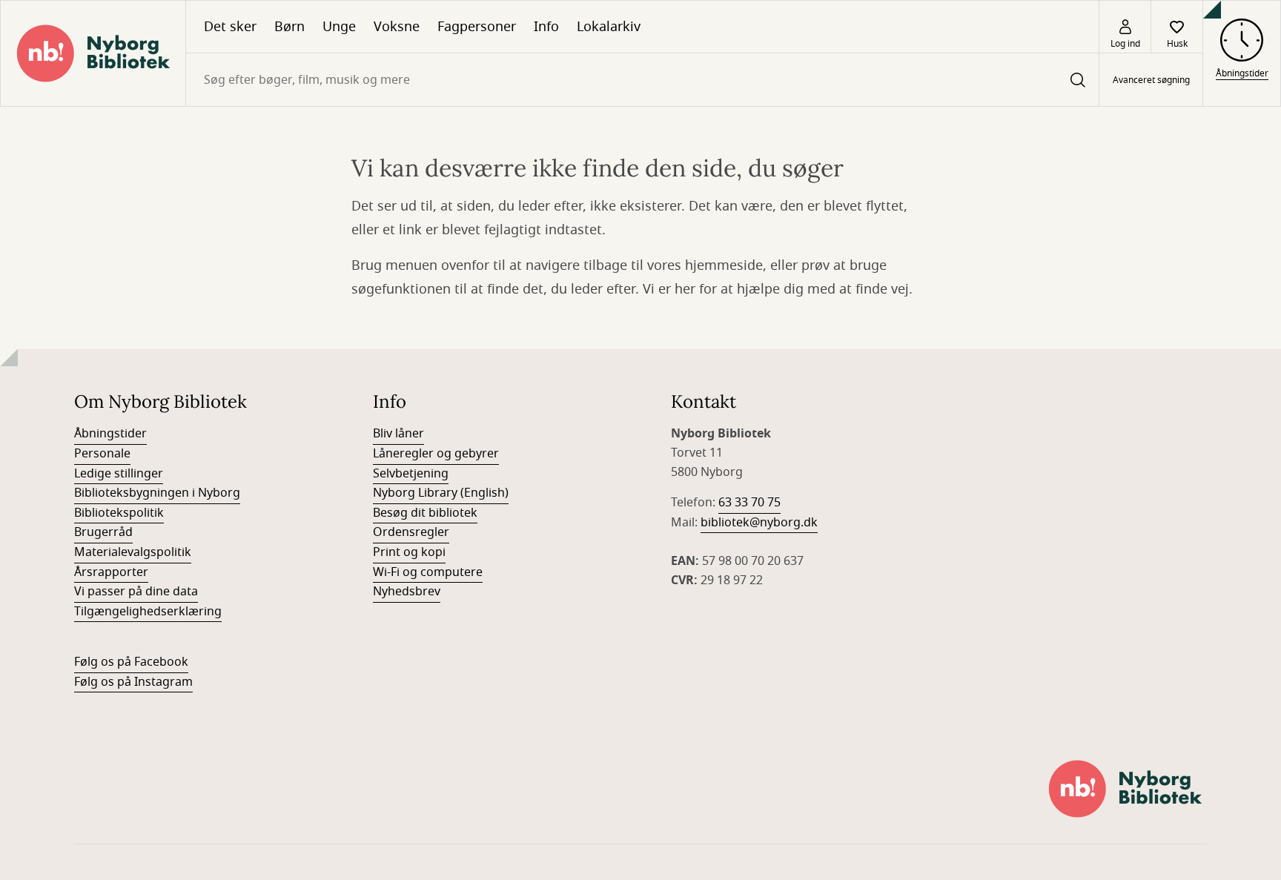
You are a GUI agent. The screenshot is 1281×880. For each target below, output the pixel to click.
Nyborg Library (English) (441, 493)
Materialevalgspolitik (132, 552)
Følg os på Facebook (131, 662)
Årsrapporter (111, 572)
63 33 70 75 (749, 503)
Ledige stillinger (118, 474)
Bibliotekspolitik (119, 513)
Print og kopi (409, 552)
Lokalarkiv (608, 26)
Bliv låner (398, 434)
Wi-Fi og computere (428, 572)
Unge (339, 26)
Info (546, 26)
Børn (289, 26)
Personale (102, 454)
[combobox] (642, 79)
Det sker (230, 26)
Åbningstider (110, 434)
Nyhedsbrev (406, 592)
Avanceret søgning (1151, 80)
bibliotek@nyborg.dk (759, 523)
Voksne (397, 26)
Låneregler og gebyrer (436, 454)
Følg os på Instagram (133, 682)
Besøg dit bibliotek (425, 513)
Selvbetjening (410, 474)
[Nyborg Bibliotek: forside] (93, 53)
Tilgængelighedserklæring (148, 612)
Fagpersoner (476, 26)
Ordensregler (411, 532)
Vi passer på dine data (136, 592)
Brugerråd (103, 532)
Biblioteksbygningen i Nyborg (157, 493)
